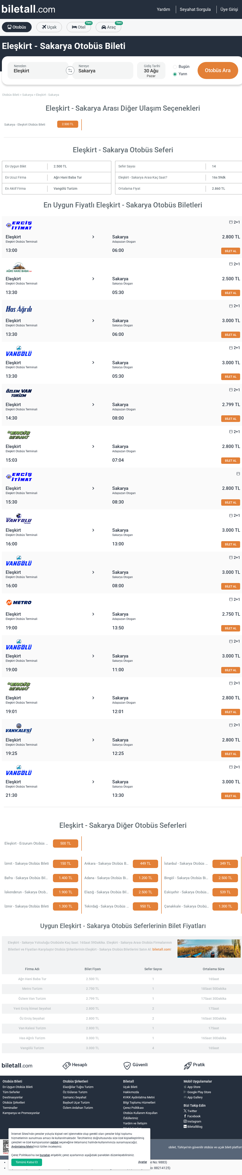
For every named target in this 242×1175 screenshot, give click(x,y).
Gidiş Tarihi (152, 66)
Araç (113, 26)
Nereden (20, 66)
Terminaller (10, 1107)
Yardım (163, 9)
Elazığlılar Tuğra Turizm (78, 1087)
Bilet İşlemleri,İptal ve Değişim (134, 1130)
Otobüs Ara (218, 70)
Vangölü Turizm (65, 189)
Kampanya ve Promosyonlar (21, 1113)
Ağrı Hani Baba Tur (68, 177)
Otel (84, 26)
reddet (54, 1142)
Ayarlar (142, 1162)
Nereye (84, 66)
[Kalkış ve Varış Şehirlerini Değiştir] (70, 70)
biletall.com (161, 949)
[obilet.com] (28, 13)
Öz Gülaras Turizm (75, 1092)
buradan (45, 1155)
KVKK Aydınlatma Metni (139, 1097)
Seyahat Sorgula (195, 9)
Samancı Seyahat (74, 1097)
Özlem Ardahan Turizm (78, 1107)
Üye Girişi (229, 9)
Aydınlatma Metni (22, 1146)
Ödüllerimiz (130, 1118)
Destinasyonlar (13, 1097)
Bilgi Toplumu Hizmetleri (139, 1102)
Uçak (51, 27)
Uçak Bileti (130, 1087)
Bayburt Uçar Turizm (76, 1102)
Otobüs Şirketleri (14, 1102)
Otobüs (19, 27)
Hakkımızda (131, 1092)
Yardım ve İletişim (135, 1123)
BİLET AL (230, 251)
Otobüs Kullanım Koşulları (140, 1113)
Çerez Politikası (133, 1107)
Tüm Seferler (11, 1092)
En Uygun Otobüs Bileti (18, 1087)
